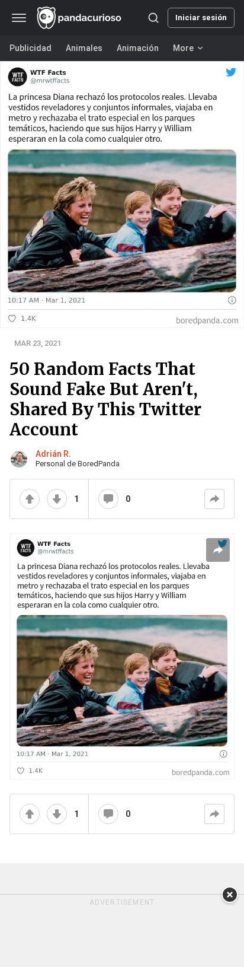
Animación (138, 48)
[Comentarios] (108, 499)
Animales (84, 48)
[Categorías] (18, 17)
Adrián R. (53, 454)
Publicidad (30, 48)
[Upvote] (30, 499)
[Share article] (218, 550)
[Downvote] (57, 499)
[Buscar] (153, 17)
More (183, 48)
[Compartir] (214, 499)
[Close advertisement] (229, 894)
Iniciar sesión (201, 17)
